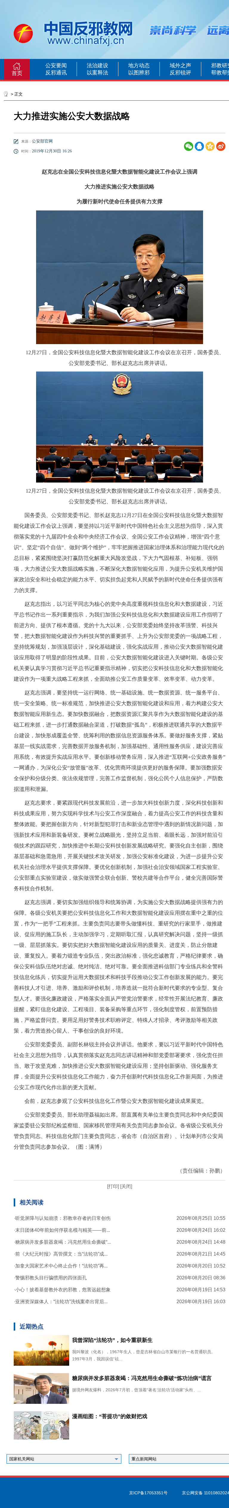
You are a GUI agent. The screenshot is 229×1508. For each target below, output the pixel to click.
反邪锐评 (180, 73)
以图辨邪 (139, 73)
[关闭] (125, 1186)
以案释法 (97, 73)
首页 (17, 73)
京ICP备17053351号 (148, 1492)
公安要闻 (56, 65)
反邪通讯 (56, 73)
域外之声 (180, 65)
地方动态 (139, 65)
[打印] (113, 1186)
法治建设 (97, 65)
